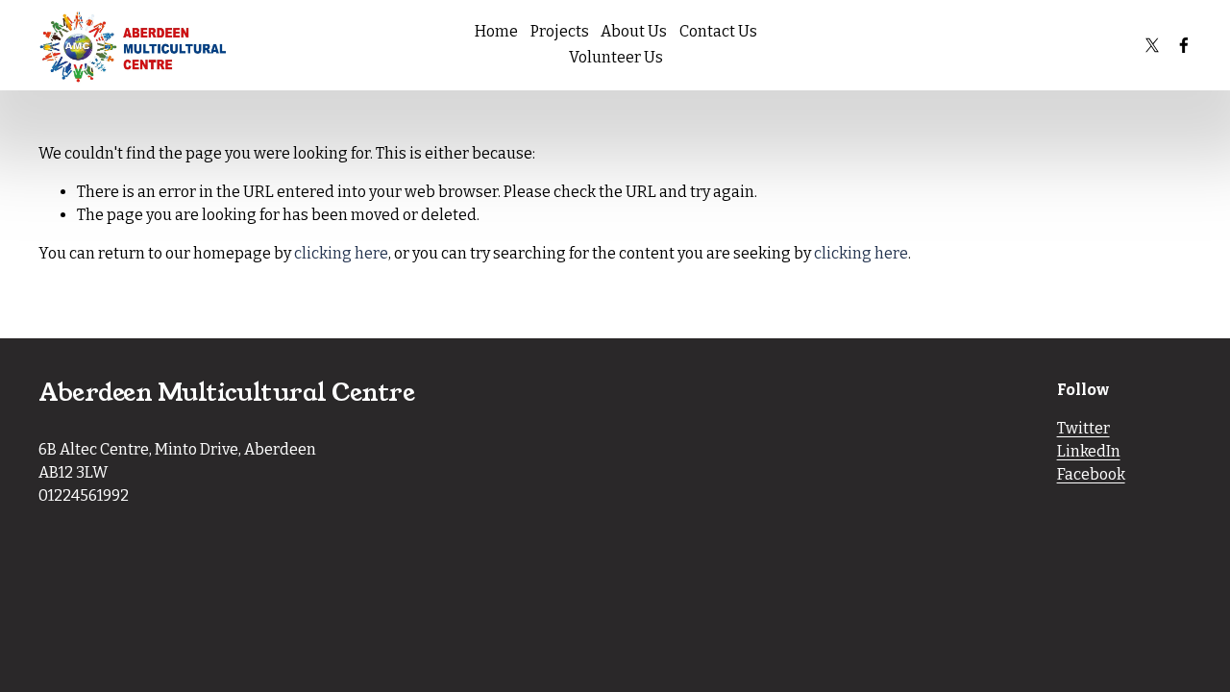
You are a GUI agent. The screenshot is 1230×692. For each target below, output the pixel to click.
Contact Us (718, 31)
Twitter (1083, 428)
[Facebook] (1183, 45)
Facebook (1091, 474)
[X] (1152, 45)
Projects (559, 31)
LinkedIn (1088, 451)
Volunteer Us (616, 57)
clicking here (341, 253)
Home (496, 31)
